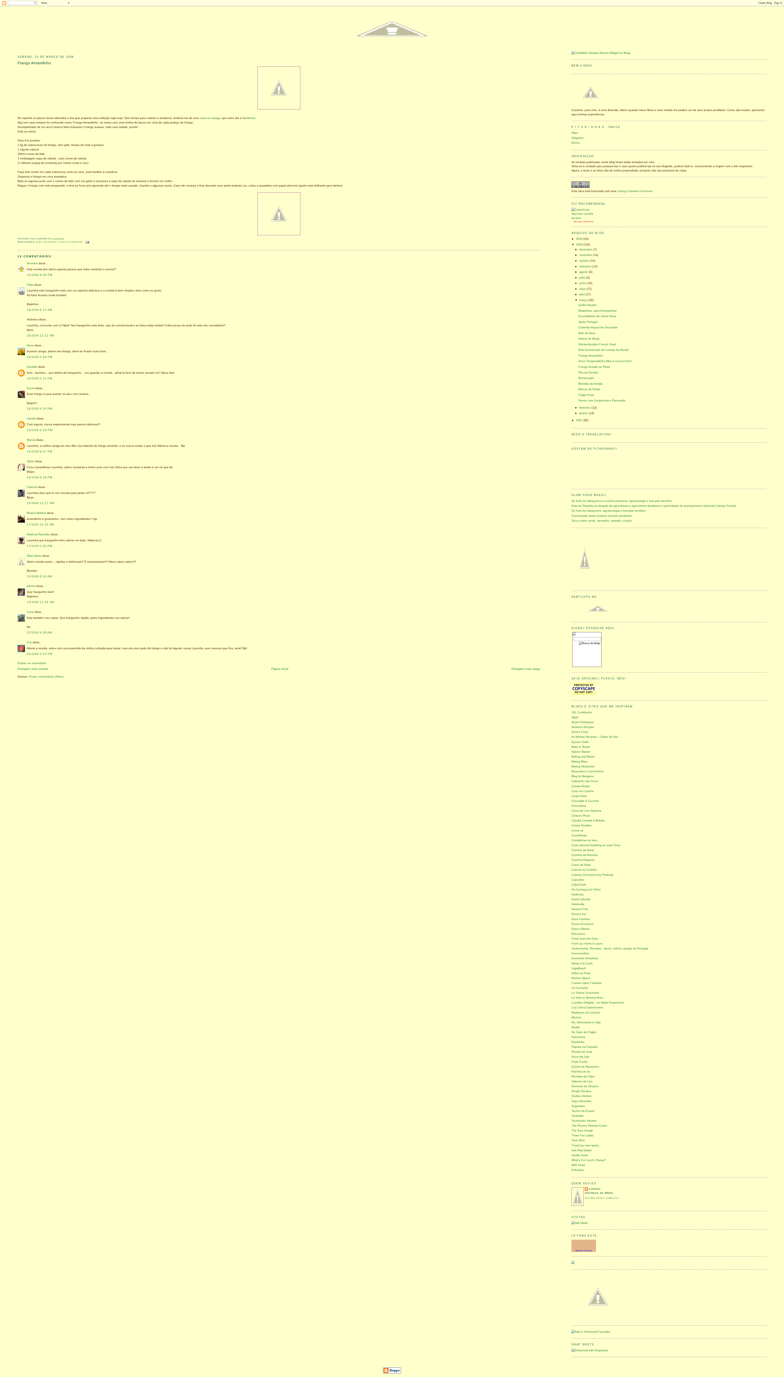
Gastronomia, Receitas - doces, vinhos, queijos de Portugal (609, 948)
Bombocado (586, 378)
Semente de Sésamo (585, 1086)
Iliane (30, 345)
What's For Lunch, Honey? (588, 1160)
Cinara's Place (580, 815)
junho (583, 283)
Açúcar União (580, 742)
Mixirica (576, 1017)
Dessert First (579, 909)
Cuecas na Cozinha (584, 869)
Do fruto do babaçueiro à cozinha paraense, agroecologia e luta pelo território (621, 500)
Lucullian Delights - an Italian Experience (597, 1002)
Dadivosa (577, 894)
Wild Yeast (578, 1165)
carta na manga (210, 118)
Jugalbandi (578, 968)
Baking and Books (583, 756)
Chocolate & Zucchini (585, 800)
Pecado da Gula (581, 1051)
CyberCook (587, 221)
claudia (31, 418)
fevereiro (585, 407)
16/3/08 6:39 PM (39, 430)
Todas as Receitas (70, 242)
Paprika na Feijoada (584, 1046)
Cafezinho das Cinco (584, 781)
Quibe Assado (587, 305)
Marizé (251, 118)
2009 (579, 238)
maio (582, 288)
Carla (30, 611)
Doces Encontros (582, 924)
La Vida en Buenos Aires (587, 997)
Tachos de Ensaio (582, 1110)
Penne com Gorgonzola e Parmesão (602, 400)
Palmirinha (578, 1037)
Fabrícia (32, 487)
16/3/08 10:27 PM (40, 503)
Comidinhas (579, 835)
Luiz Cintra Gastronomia (587, 1007)
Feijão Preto (586, 395)
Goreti (31, 388)
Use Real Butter (581, 1150)
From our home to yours (587, 943)
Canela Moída (580, 786)
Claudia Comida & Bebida (588, 820)
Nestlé (575, 1027)
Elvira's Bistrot (580, 928)
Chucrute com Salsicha (586, 810)
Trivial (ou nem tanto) (585, 1145)
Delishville (577, 904)
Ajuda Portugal (587, 321)
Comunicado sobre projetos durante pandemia (601, 515)
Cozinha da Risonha (584, 855)
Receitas (578, 221)
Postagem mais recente (33, 668)
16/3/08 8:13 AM (39, 309)
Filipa (30, 284)
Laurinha (595, 1189)
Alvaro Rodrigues (582, 722)
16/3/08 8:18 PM (39, 477)
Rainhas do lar (580, 1071)
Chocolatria (578, 805)
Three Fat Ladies (582, 1135)
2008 (579, 244)
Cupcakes (577, 879)
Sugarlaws (578, 1106)
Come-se (577, 830)
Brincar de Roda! (589, 389)
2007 (579, 420)
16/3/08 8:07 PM (39, 451)
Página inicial (279, 668)
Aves (39, 242)
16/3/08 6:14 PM (39, 378)
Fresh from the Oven (584, 938)
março (583, 300)
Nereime (32, 263)
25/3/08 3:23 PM (39, 654)
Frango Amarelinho (34, 63)
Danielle (32, 366)
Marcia (31, 439)
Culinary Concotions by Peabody (592, 874)
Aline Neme (34, 555)
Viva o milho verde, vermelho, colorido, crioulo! (601, 520)
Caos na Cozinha (582, 791)
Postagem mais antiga (525, 668)
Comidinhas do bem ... (586, 840)
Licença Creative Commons (635, 191)
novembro (586, 255)
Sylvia (30, 461)
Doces (575, 142)
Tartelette (577, 1115)
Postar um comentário (32, 663)
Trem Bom (578, 1140)
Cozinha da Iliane (582, 850)
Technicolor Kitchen (584, 1120)
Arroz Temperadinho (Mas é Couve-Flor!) (605, 361)
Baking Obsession (583, 766)
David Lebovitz (580, 899)
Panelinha (577, 1042)
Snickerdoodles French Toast (597, 344)
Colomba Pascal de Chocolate (597, 327)
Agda (574, 717)
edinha (31, 586)
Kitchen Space (580, 978)
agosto (584, 271)
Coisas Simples (581, 825)
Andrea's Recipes (582, 727)
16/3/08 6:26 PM (39, 408)
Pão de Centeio (588, 372)
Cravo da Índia (580, 864)
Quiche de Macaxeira (585, 1066)
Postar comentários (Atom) (46, 676)
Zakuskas (577, 1169)
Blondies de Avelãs (590, 383)
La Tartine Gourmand (585, 992)
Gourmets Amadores (584, 958)
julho (582, 277)
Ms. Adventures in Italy (586, 1022)
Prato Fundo (579, 1061)
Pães (574, 132)
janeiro (584, 413)
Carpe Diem (579, 796)
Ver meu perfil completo (602, 1198)
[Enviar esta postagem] (87, 242)
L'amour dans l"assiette (586, 983)
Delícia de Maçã (588, 338)
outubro (584, 260)
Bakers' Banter (580, 751)
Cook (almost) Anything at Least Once (595, 845)
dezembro (586, 249)
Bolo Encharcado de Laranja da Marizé (603, 349)
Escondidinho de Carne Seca (597, 316)
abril (582, 294)
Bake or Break (580, 746)
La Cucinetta (579, 987)
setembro (585, 266)
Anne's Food (579, 732)
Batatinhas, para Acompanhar (597, 310)
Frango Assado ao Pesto (594, 366)
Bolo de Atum (587, 333)
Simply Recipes (581, 1091)
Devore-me (578, 914)
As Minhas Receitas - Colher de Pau (594, 736)
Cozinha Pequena (583, 859)
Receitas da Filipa (583, 1076)
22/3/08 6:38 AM (39, 632)
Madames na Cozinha (585, 1012)
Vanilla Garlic (579, 1155)
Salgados (50, 242)
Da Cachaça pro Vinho (586, 889)
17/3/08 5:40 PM (39, 546)
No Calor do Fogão (583, 1032)
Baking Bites (579, 761)
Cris (29, 642)
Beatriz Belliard (36, 513)
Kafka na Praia (580, 973)
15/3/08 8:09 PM (39, 275)
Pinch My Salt (580, 1056)
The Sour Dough (582, 1130)
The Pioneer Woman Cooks (589, 1125)
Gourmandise (580, 953)
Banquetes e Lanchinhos (587, 771)
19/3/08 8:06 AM (39, 576)
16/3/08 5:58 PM (39, 357)
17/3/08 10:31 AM (40, 524)
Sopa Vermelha (581, 1101)
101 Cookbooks (581, 712)
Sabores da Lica (581, 1081)
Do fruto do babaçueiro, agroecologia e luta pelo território (608, 510)
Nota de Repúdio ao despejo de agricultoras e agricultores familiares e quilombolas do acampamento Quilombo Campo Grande (653, 505)
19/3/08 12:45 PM (40, 602)
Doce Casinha (580, 919)
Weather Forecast (583, 1250)
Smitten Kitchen (581, 1096)
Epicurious (578, 933)
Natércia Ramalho (38, 534)
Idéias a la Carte (582, 963)
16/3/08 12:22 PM (40, 335)
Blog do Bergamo (582, 776)
